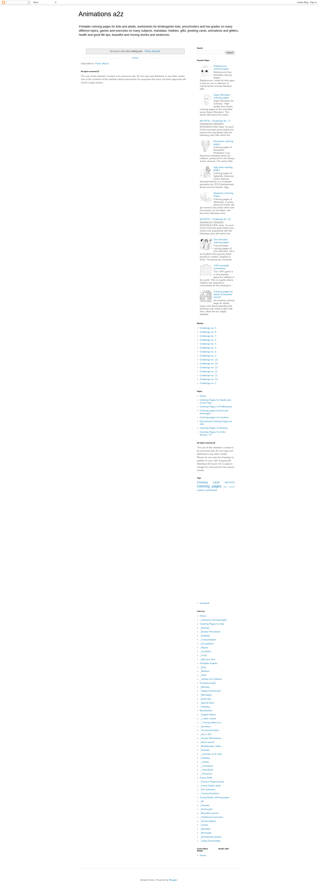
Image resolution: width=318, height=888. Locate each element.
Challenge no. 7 (208, 336)
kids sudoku (229, 487)
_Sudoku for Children (211, 679)
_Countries (205, 651)
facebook (204, 603)
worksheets (211, 490)
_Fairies (204, 825)
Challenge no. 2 (208, 355)
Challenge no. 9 (208, 328)
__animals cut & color (211, 754)
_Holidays (205, 635)
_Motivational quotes (210, 836)
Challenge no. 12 (209, 371)
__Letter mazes (208, 718)
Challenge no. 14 (209, 363)
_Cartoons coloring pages (213, 620)
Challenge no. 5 (208, 343)
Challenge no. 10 (209, 379)
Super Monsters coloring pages (221, 96)
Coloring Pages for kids (212, 623)
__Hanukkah (206, 769)
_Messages (206, 694)
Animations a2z (101, 14)
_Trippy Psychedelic (210, 840)
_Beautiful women (209, 813)
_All (202, 801)
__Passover (206, 773)
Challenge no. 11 (208, 375)
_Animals (204, 627)
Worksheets (206, 710)
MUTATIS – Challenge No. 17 (215, 120)
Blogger (173, 880)
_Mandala (205, 829)
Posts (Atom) (102, 63)
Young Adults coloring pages (214, 797)
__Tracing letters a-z (210, 722)
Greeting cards (208, 482)
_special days (207, 702)
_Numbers (205, 726)
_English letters (208, 714)
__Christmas (206, 766)
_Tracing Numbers (209, 730)
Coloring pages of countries (214, 417)
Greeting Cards (208, 683)
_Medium (205, 671)
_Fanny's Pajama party (212, 781)
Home (135, 58)
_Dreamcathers (208, 821)
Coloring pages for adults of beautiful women (223, 294)
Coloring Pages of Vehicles (214, 428)
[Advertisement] (216, 546)
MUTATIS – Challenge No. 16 (215, 219)
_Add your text (207, 659)
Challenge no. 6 (208, 340)
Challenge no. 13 (209, 367)
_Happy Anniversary (210, 690)
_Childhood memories (211, 817)
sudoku (201, 490)
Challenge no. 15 (209, 359)
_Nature (204, 647)
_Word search (207, 742)
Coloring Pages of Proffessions (216, 406)
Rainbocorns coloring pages (221, 67)
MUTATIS (230, 482)
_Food (203, 655)
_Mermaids (206, 832)
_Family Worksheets (210, 738)
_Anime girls (206, 809)
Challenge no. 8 (208, 332)
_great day (205, 698)
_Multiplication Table (210, 746)
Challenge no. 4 (208, 347)
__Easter (204, 762)
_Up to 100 (205, 734)
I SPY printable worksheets (221, 267)
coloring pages (209, 486)
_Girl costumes (207, 789)
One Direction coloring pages (221, 241)
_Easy (203, 667)
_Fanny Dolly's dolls (210, 785)
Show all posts (152, 51)
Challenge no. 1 (208, 383)
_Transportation (208, 639)
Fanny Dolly (206, 777)
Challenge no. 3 (208, 351)
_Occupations (207, 643)
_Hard (203, 675)
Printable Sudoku (209, 663)
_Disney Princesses (210, 631)
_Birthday (205, 687)
